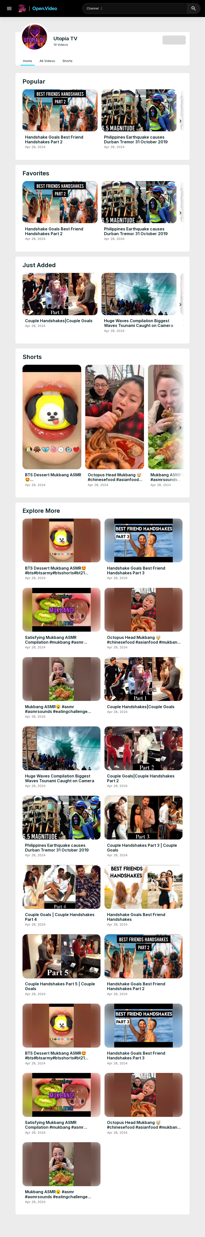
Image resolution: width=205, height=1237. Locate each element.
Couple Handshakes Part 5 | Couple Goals (60, 986)
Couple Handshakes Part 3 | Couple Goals (142, 848)
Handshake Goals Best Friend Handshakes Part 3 (136, 570)
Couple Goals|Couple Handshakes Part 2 (140, 778)
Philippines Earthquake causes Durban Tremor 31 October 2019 (136, 139)
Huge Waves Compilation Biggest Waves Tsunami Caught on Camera (138, 323)
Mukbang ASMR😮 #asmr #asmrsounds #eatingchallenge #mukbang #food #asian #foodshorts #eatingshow (61, 714)
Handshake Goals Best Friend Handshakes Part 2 (54, 139)
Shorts (67, 61)
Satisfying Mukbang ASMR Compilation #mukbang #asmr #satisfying (54, 642)
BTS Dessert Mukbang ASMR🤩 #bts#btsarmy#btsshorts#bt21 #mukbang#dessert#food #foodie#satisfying (53, 484)
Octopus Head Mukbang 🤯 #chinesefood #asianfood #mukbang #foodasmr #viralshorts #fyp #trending (115, 482)
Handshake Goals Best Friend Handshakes (136, 917)
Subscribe (174, 40)
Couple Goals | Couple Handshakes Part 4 (59, 917)
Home (27, 61)
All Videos (47, 61)
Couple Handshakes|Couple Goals (58, 320)
